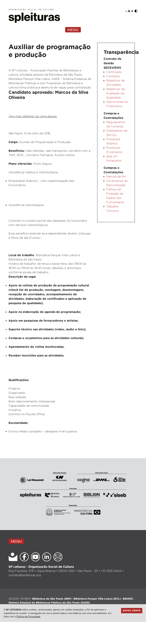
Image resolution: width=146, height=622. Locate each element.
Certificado (114, 71)
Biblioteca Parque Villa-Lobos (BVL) (97, 598)
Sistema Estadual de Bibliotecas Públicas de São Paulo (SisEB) (49, 602)
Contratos (113, 76)
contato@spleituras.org (25, 575)
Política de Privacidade (28, 616)
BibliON (128, 598)
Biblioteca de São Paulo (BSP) (51, 598)
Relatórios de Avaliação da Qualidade (115, 93)
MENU (73, 30)
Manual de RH (116, 176)
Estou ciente (131, 610)
